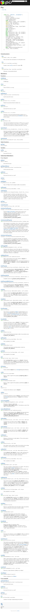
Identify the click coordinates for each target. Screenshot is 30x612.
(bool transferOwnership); (13, 19)
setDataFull (3, 449)
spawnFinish (4, 138)
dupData (3, 289)
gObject (3, 160)
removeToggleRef (5, 400)
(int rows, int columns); (16, 32)
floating (9, 312)
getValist (3, 351)
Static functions (5, 142)
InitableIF (19, 14)
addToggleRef (4, 245)
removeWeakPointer (5, 409)
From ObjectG (4, 158)
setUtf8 (2, 119)
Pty (5, 9)
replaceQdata (4, 426)
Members (4, 73)
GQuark (13, 467)
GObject (16, 311)
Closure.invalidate (22, 544)
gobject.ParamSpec (11, 211)
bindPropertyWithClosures (7, 281)
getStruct (3, 105)
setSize (2, 111)
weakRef (3, 555)
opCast (2, 178)
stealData (3, 503)
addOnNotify (4, 190)
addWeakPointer (5, 255)
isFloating (3, 366)
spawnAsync (4, 127)
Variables (3, 147)
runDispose (3, 435)
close (2, 84)
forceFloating (4, 308)
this (2, 56)
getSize (2, 99)
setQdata (3, 463)
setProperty (3, 187)
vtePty (2, 150)
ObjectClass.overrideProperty (9, 229)
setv (2, 494)
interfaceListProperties (6, 235)
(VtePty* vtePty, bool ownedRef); (16, 21)
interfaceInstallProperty (6, 220)
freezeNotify (3, 319)
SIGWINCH (20, 115)
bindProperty (4, 266)
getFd (2, 90)
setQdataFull (4, 477)
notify (10, 327)
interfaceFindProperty (6, 208)
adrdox (18, 610)
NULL (13, 473)
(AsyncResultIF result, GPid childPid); (14, 48)
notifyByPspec (4, 379)
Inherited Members (7, 155)
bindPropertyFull (5, 275)
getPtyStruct (4, 93)
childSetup (3, 78)
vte (3, 9)
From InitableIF (4, 578)
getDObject (3, 181)
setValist (3, 488)
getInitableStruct (5, 580)
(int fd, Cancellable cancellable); (12, 24)
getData (2, 330)
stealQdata (3, 510)
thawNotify (3, 521)
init (1, 596)
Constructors (5, 54)
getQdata (3, 343)
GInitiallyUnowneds (15, 314)
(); (11, 20)
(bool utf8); (12, 34)
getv (2, 356)
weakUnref (3, 567)
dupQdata (3, 299)
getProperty (3, 337)
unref (2, 530)
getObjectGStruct (5, 166)
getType (3, 144)
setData (2, 442)
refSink (2, 392)
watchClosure (4, 538)
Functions (3, 75)
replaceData (3, 418)
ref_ (2, 386)
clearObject (3, 573)
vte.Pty (11, 65)
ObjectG (12, 14)
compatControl (4, 204)
